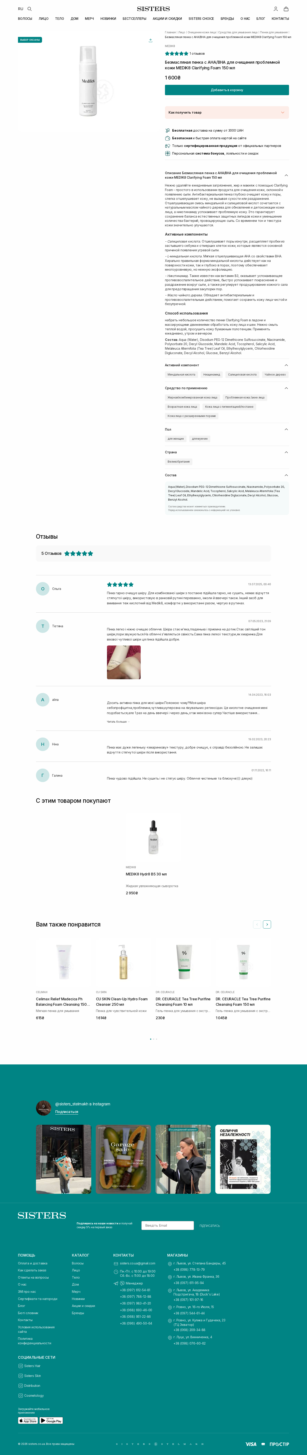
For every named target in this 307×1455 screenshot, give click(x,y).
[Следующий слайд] (267, 924)
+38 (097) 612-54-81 (135, 1290)
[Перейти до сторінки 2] (153, 1039)
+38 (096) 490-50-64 (136, 1323)
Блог (21, 1306)
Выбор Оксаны (30, 39)
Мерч (76, 1291)
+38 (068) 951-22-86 (135, 1316)
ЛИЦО (43, 18)
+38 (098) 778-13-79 (189, 1269)
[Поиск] (29, 9)
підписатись (210, 1225)
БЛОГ (260, 18)
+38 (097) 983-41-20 (135, 1303)
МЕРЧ (89, 18)
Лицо (76, 1270)
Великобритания (179, 461)
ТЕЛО (59, 18)
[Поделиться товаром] (150, 40)
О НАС (245, 18)
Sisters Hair (32, 1366)
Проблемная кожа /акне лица (245, 397)
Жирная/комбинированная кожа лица (192, 397)
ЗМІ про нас (27, 1291)
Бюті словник (28, 1313)
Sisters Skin (32, 1376)
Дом (75, 1284)
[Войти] (276, 9)
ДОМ (75, 18)
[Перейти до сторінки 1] (150, 1039)
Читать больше (117, 721)
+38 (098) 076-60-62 (190, 1343)
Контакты (25, 1320)
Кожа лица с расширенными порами (192, 416)
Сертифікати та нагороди (37, 1299)
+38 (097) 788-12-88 (135, 1296)
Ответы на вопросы (33, 1277)
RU (20, 9)
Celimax (41, 992)
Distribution (32, 1386)
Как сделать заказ (32, 1270)
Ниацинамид (211, 374)
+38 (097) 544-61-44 (189, 1313)
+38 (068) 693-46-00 (136, 1310)
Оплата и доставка (32, 1263)
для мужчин (200, 438)
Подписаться (66, 1111)
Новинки (78, 1299)
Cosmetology (34, 1395)
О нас (22, 1284)
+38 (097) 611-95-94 (189, 1283)
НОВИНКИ (108, 18)
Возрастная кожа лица (182, 406)
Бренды (78, 1313)
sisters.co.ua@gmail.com (137, 1263)
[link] (286, 9)
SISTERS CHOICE (201, 18)
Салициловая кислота (242, 374)
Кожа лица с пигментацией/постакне (229, 406)
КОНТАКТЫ (280, 18)
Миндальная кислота (181, 374)
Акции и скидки (83, 1306)
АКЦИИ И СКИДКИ (167, 18)
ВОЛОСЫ (25, 18)
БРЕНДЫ (227, 18)
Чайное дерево (275, 374)
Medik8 (170, 46)
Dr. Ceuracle (165, 992)
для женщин (176, 438)
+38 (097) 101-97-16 (188, 1300)
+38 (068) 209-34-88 (189, 1330)
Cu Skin (101, 992)
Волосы (78, 1263)
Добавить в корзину (227, 90)
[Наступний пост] (263, 1159)
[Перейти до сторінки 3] (156, 1039)
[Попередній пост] (43, 1159)
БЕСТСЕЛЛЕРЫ (134, 18)
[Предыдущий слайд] (257, 924)
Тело (76, 1277)
